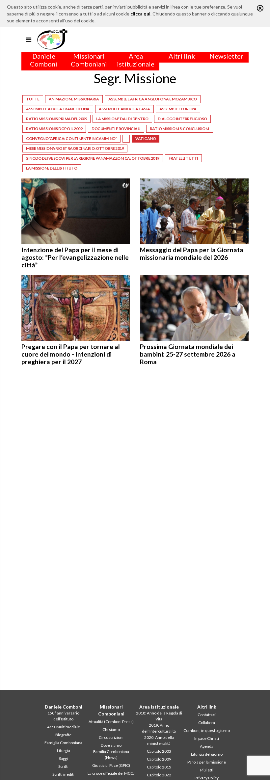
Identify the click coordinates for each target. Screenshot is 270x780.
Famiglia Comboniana (63, 742)
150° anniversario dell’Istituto (63, 716)
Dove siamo (111, 745)
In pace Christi (206, 738)
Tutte (33, 98)
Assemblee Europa (178, 108)
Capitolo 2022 (159, 774)
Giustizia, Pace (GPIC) (111, 765)
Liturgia (63, 750)
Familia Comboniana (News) (111, 754)
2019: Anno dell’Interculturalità (159, 728)
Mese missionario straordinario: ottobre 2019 (75, 148)
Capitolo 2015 (159, 767)
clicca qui (140, 13)
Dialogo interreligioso (182, 118)
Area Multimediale (63, 726)
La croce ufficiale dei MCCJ (111, 773)
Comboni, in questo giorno (206, 730)
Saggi (63, 758)
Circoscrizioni (111, 737)
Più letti (206, 769)
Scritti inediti (63, 774)
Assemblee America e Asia (124, 108)
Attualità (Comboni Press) (111, 721)
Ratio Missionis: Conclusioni (179, 128)
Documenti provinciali (116, 128)
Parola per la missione (206, 762)
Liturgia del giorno (207, 754)
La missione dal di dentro (122, 118)
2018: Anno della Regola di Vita (159, 716)
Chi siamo (111, 729)
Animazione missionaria (74, 98)
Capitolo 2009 (159, 759)
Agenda (206, 746)
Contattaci (207, 714)
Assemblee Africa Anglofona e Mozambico (152, 98)
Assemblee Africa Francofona (58, 108)
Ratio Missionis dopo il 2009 (54, 128)
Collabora (206, 722)
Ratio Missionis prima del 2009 (56, 118)
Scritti (63, 766)
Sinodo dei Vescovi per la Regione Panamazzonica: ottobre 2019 (92, 158)
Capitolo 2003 (159, 751)
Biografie (63, 734)
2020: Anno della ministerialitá (159, 740)
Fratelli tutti (183, 158)
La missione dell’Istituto (51, 168)
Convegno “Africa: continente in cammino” (71, 138)
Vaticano (145, 138)
